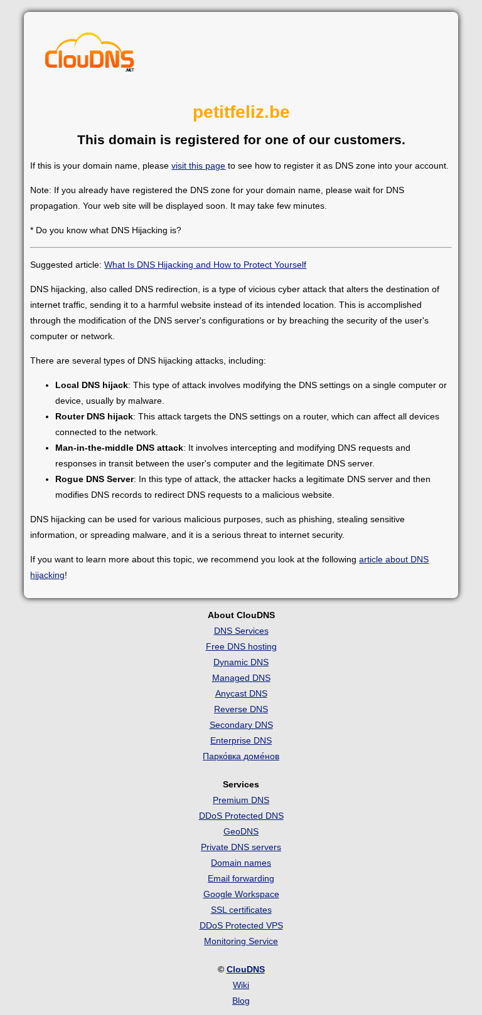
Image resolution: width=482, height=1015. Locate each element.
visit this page (198, 165)
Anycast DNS (241, 693)
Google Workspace (241, 894)
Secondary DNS (241, 725)
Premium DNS (241, 800)
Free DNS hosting (241, 646)
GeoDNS (241, 831)
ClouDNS (246, 969)
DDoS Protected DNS (241, 816)
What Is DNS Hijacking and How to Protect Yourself (205, 265)
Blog (241, 1001)
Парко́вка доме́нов (241, 756)
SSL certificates (241, 910)
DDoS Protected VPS (241, 925)
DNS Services (241, 631)
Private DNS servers (241, 847)
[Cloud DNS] (90, 55)
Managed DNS (241, 678)
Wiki (241, 985)
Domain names (241, 863)
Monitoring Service (241, 941)
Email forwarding (241, 878)
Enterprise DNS (241, 740)
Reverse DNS (241, 709)
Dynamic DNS (241, 662)
